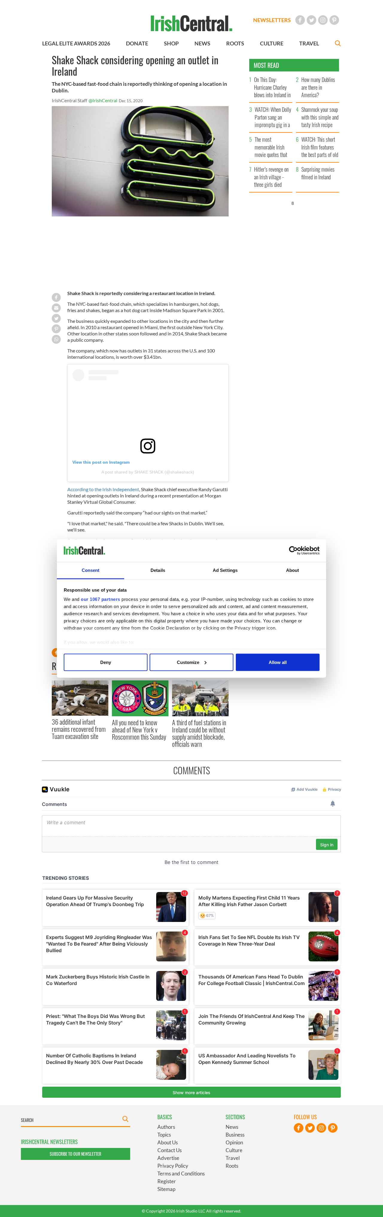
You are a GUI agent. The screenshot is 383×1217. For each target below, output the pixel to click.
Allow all (278, 662)
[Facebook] (300, 20)
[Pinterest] (334, 20)
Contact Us (169, 1150)
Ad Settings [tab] (225, 570)
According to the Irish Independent (103, 489)
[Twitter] (311, 20)
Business (235, 1135)
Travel (233, 1158)
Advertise (168, 1158)
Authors (166, 1127)
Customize (188, 662)
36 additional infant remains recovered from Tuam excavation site (79, 729)
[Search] (338, 44)
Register (166, 1181)
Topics (164, 1135)
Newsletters (272, 20)
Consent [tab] (91, 570)
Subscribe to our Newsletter (75, 1154)
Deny (105, 662)
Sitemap (166, 1189)
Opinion (234, 1142)
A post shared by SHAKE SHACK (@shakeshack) (147, 472)
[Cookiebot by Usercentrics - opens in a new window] (293, 550)
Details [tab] (158, 570)
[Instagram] (323, 20)
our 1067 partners (100, 599)
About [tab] (292, 570)
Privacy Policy (172, 1166)
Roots (232, 1166)
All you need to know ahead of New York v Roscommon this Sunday (139, 729)
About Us (167, 1142)
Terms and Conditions (181, 1173)
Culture (234, 1150)
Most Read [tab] (266, 65)
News (232, 1127)
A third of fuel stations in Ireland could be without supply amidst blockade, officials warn (199, 733)
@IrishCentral (103, 100)
